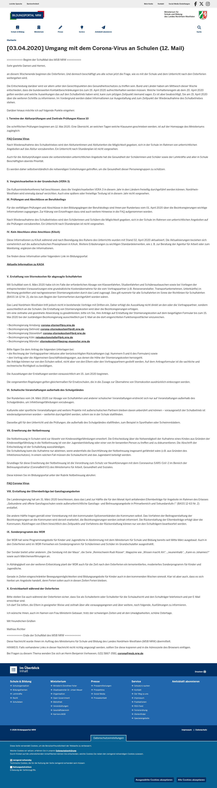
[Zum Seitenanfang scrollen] (210, 782)
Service (136, 681)
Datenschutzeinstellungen (108, 738)
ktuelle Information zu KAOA (26, 264)
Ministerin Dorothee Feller (65, 686)
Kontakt (137, 690)
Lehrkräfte (17, 694)
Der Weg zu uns (141, 694)
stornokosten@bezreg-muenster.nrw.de (65, 341)
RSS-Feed (138, 706)
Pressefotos (99, 690)
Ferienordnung (140, 710)
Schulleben (17, 702)
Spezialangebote (141, 718)
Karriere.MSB (59, 714)
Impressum (139, 698)
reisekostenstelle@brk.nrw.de (54, 337)
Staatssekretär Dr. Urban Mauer (67, 690)
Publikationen (140, 702)
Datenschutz (201, 730)
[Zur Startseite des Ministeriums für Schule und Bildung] (27, 15)
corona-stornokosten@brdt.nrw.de (62, 329)
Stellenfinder (140, 714)
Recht (15, 698)
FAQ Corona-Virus (18, 138)
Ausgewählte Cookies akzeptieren (154, 779)
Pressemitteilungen (102, 686)
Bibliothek (57, 702)
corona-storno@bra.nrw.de (58, 325)
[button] (179, 4)
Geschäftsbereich (61, 710)
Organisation (59, 694)
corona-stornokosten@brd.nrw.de (64, 333)
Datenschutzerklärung (66, 751)
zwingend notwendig (22, 760)
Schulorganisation (20, 686)
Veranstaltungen (60, 706)
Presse (95, 681)
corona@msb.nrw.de (130, 653)
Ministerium (58, 681)
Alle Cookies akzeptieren (191, 779)
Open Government (61, 698)
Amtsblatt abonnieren (186, 681)
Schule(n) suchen (142, 686)
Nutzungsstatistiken (22, 767)
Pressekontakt (100, 698)
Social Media (99, 694)
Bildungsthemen (19, 690)
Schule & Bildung (20, 681)
